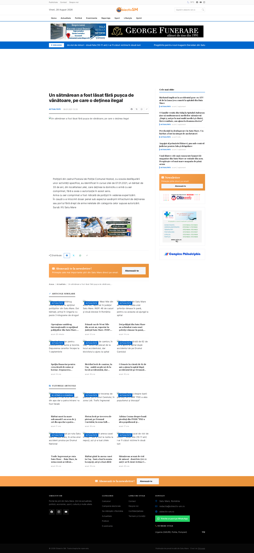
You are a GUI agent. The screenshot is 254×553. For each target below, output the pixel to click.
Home (53, 18)
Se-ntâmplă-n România (112, 511)
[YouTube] (201, 2)
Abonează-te (132, 270)
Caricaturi (106, 501)
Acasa (51, 284)
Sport (117, 18)
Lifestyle (128, 18)
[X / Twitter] (137, 109)
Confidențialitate (136, 511)
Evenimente (91, 18)
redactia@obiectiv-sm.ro (172, 506)
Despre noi (74, 2)
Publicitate (53, 2)
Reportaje (105, 18)
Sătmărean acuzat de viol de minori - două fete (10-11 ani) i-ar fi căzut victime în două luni (91, 45)
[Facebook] (197, 2)
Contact (63, 2)
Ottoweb (201, 548)
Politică (78, 18)
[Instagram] (204, 2)
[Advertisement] (127, 68)
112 (203, 532)
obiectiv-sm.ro (166, 511)
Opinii (139, 18)
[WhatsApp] (142, 109)
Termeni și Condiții (137, 516)
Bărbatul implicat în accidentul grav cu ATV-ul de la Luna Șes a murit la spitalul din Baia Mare (181, 100)
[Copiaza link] (147, 109)
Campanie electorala (111, 506)
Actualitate (66, 18)
